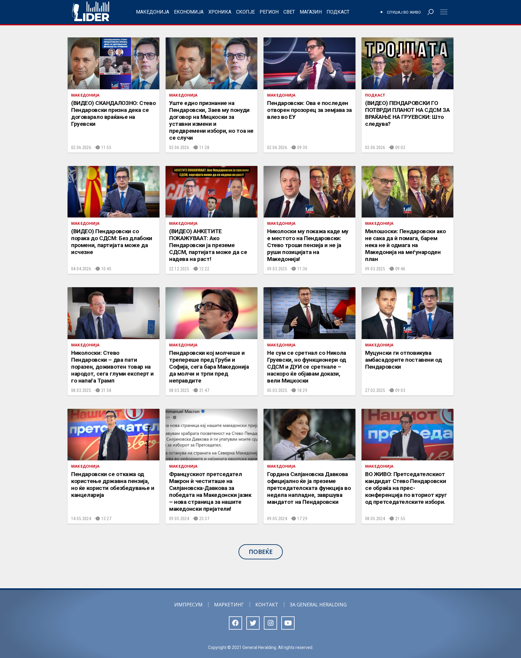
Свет (289, 12)
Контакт (266, 604)
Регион (269, 12)
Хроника (219, 12)
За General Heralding (318, 604)
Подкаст (338, 12)
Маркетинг (229, 604)
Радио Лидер (91, 12)
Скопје (245, 12)
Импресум (188, 604)
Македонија (152, 12)
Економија (189, 12)
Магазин (311, 12)
